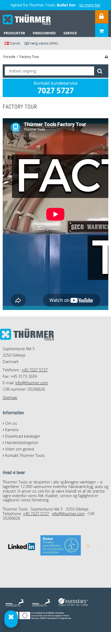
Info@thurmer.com (31, 382)
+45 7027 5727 (35, 369)
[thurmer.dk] (27, 19)
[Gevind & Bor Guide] (11, 619)
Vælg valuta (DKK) (43, 43)
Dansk (14, 43)
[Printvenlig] (106, 56)
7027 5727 (55, 90)
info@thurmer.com (68, 513)
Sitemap (10, 397)
